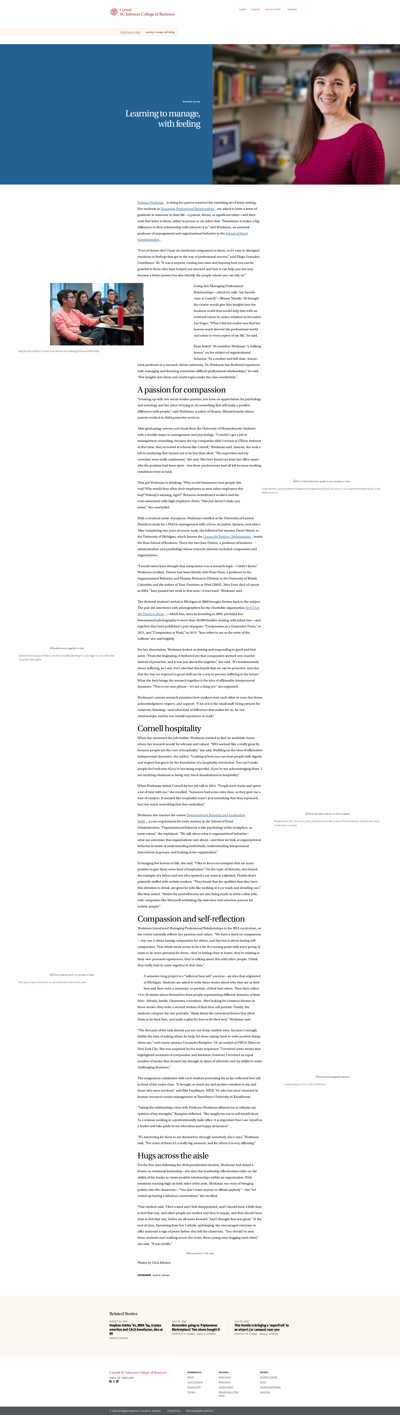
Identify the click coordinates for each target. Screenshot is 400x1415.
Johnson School (226, 1387)
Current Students (195, 1382)
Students (255, 9)
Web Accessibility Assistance (200, 1410)
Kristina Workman (151, 203)
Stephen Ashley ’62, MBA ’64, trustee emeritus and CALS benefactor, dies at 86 (136, 1329)
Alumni (242, 9)
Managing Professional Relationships (187, 209)
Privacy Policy (174, 1410)
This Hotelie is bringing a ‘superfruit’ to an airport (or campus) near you (261, 1327)
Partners (292, 9)
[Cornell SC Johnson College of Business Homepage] (145, 1373)
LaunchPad (265, 1392)
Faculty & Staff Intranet (270, 1387)
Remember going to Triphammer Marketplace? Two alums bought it (196, 1327)
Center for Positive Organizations (227, 537)
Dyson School (225, 1377)
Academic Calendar (269, 1377)
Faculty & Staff (273, 9)
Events (263, 1382)
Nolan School (225, 1382)
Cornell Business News (130, 32)
